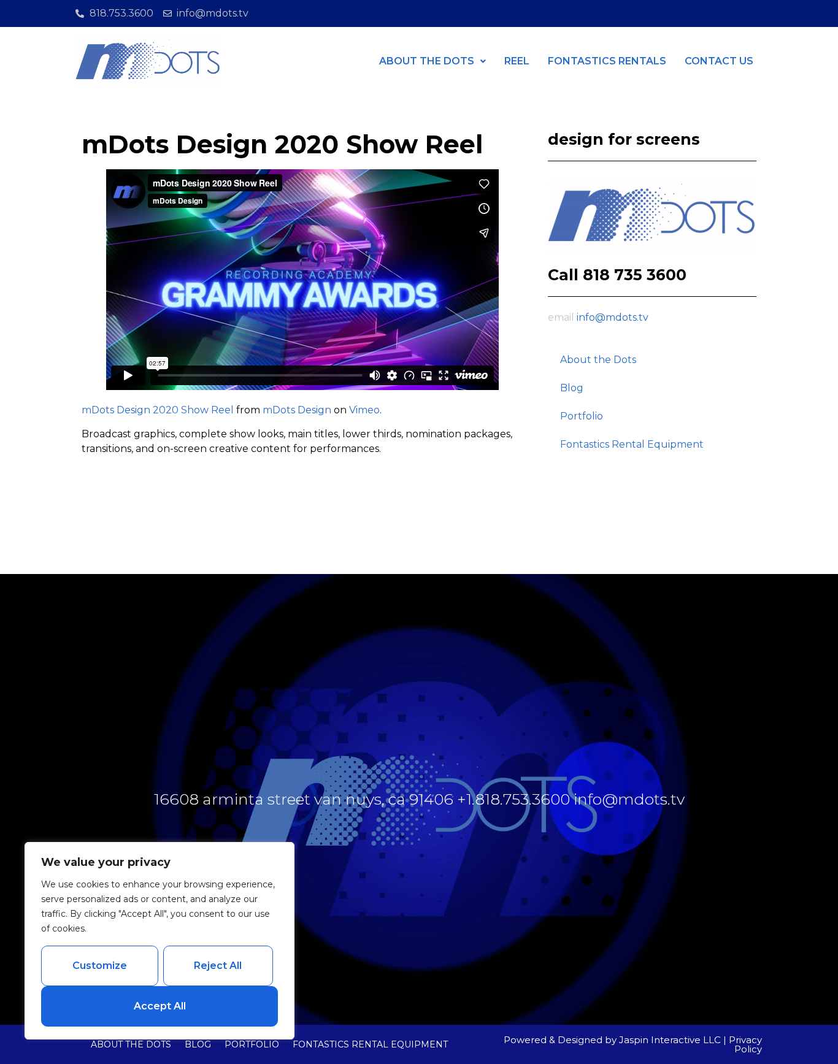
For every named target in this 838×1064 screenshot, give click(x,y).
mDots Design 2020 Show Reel (158, 410)
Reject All (218, 965)
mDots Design (297, 410)
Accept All (160, 1006)
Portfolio (581, 416)
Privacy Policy (745, 1044)
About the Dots (598, 360)
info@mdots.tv (612, 317)
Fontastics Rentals (607, 61)
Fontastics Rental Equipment (632, 444)
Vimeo (364, 410)
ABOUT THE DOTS (426, 61)
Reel (516, 61)
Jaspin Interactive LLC (670, 1040)
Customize (99, 965)
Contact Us (719, 61)
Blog (571, 388)
